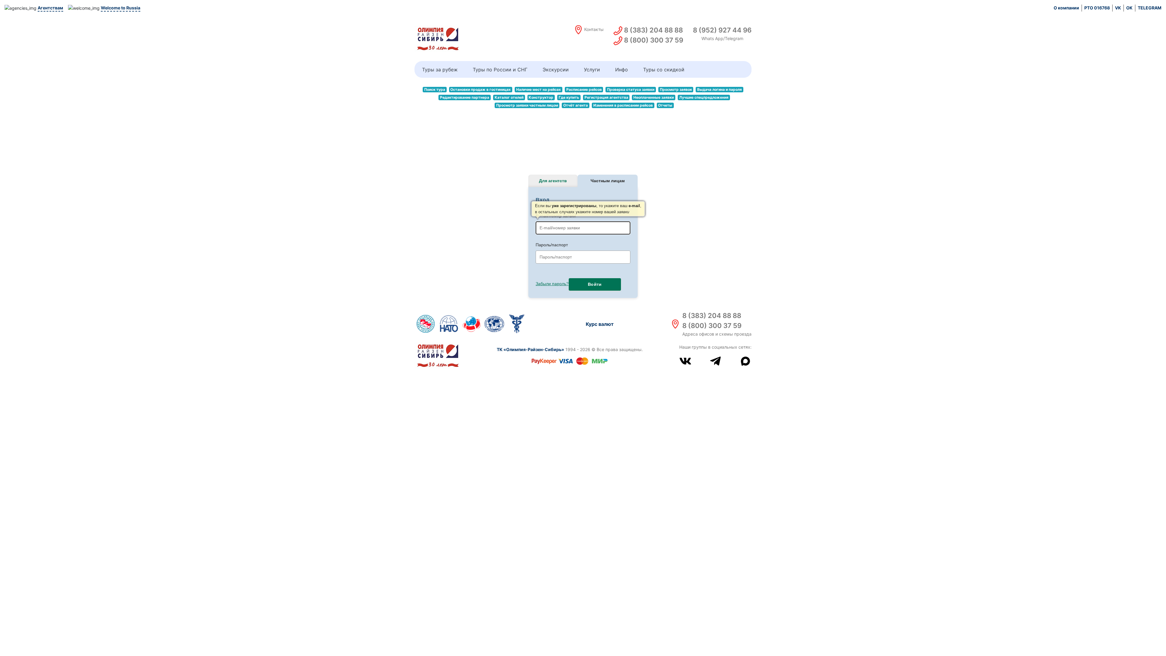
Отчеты (665, 105)
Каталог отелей (509, 97)
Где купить (569, 97)
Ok (1129, 7)
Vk (1118, 7)
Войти (595, 284)
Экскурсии (556, 70)
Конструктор (541, 97)
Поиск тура (434, 89)
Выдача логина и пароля (719, 89)
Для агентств (553, 180)
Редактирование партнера (464, 97)
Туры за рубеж (440, 70)
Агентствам (50, 7)
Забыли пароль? (552, 283)
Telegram (1149, 7)
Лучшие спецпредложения (703, 97)
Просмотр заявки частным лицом (527, 105)
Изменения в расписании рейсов (623, 105)
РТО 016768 (1097, 7)
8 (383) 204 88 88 (711, 315)
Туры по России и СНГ (500, 70)
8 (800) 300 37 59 (712, 326)
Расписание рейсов (584, 89)
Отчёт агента (575, 105)
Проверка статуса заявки (630, 89)
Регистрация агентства (606, 97)
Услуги (592, 70)
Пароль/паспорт (552, 244)
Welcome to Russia (120, 7)
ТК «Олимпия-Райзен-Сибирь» (530, 349)
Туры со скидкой (663, 70)
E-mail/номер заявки (583, 215)
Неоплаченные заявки (653, 97)
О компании (1066, 7)
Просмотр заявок (676, 89)
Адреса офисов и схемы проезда (717, 334)
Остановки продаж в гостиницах (480, 89)
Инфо (621, 70)
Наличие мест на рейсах (538, 89)
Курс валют (600, 324)
